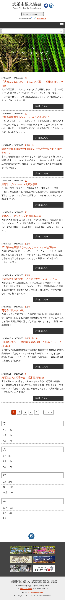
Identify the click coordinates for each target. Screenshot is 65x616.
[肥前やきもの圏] (44, 568)
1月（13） (8, 513)
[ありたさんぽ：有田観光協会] (20, 568)
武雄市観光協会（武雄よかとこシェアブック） (46, 5)
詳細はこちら (42, 106)
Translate (41, 18)
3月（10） (8, 430)
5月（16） (8, 440)
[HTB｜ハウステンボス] (44, 559)
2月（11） (8, 518)
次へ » (48, 412)
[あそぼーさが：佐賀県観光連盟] (20, 559)
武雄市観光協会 (26, 6)
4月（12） (8, 435)
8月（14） (8, 466)
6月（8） (7, 456)
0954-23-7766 (26, 589)
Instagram (51, 5)
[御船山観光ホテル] (44, 550)
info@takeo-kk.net (35, 592)
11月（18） (8, 492)
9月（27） (8, 482)
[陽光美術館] (20, 550)
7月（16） (8, 461)
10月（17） (8, 487)
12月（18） (8, 508)
